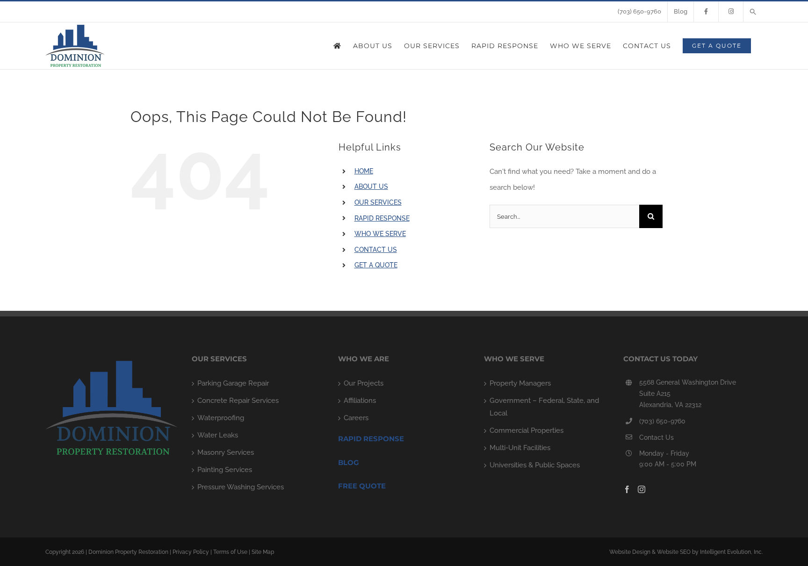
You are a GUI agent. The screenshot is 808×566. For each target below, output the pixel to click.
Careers (356, 418)
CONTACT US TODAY (660, 358)
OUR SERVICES (378, 202)
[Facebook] (627, 489)
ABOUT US (371, 186)
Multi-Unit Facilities (520, 448)
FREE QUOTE (362, 485)
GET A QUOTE (375, 265)
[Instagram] (641, 489)
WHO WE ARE (363, 358)
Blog (348, 462)
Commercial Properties (526, 430)
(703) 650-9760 (662, 421)
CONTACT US (375, 249)
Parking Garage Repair (233, 383)
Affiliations (360, 400)
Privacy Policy (191, 552)
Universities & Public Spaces (535, 465)
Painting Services (224, 470)
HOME (363, 171)
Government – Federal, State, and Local (544, 406)
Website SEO (674, 552)
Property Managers (520, 383)
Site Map (263, 552)
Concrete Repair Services (238, 400)
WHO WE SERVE (380, 233)
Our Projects (363, 383)
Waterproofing (220, 418)
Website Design (629, 552)
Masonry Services (225, 452)
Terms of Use (230, 552)
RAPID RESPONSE (382, 218)
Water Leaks (217, 435)
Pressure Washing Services (240, 487)
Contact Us (656, 437)
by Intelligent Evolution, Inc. (727, 552)
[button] (753, 11)
